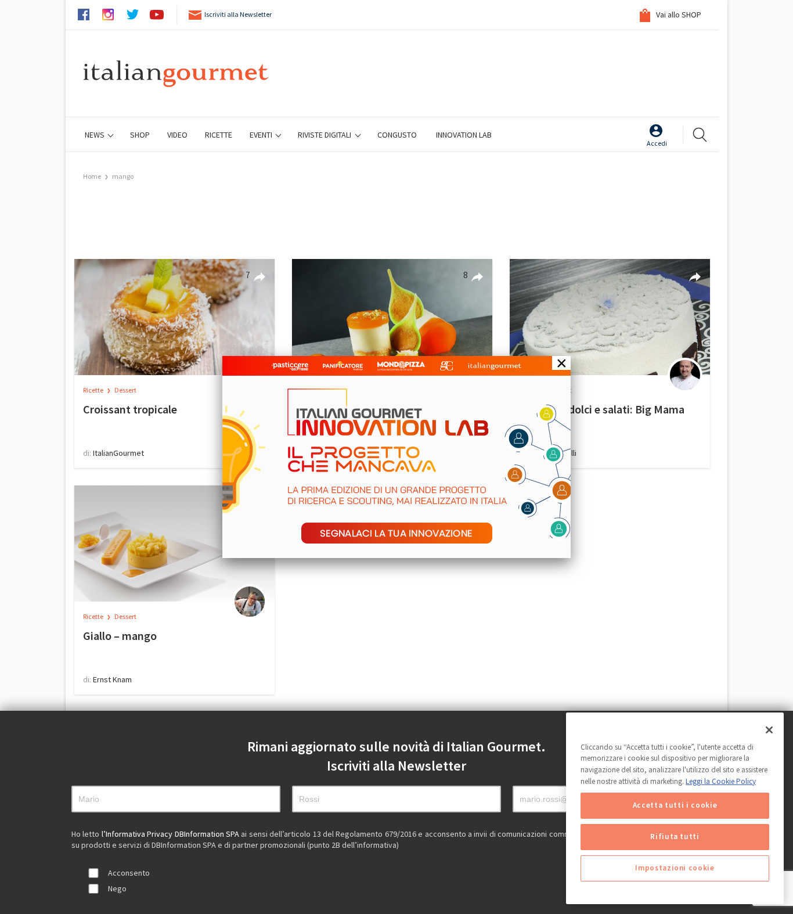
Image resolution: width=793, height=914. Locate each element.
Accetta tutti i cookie (675, 806)
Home (92, 176)
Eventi (262, 134)
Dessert (125, 390)
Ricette (93, 390)
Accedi (657, 143)
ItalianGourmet (118, 453)
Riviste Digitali (325, 134)
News (95, 134)
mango (123, 176)
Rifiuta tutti (675, 837)
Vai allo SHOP (677, 14)
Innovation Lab (464, 134)
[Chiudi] (769, 730)
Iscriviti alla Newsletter (238, 14)
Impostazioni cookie (674, 868)
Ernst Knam (112, 679)
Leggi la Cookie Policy (721, 781)
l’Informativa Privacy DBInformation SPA (171, 834)
